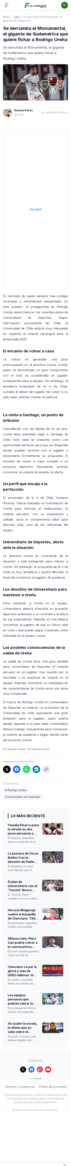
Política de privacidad (52, 1086)
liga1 (16, 16)
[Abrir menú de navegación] (6, 5)
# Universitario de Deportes (22, 796)
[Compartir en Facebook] (16, 769)
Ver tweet (36, 209)
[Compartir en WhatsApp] (26, 769)
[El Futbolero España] (35, 5)
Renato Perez (23, 110)
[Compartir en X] (7, 769)
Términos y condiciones (20, 1086)
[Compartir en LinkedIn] (36, 769)
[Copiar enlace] (46, 769)
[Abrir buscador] (64, 5)
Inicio (6, 16)
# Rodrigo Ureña (15, 790)
